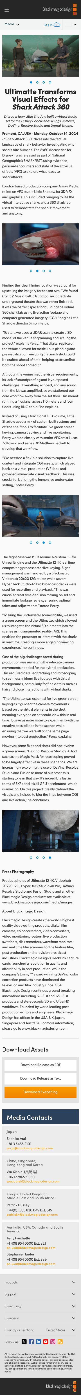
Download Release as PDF (40, 1064)
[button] (31, 82)
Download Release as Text (40, 1078)
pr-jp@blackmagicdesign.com (30, 1148)
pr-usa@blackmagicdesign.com (31, 1248)
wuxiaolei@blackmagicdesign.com (33, 1181)
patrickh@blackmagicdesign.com (32, 1214)
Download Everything (40, 1091)
